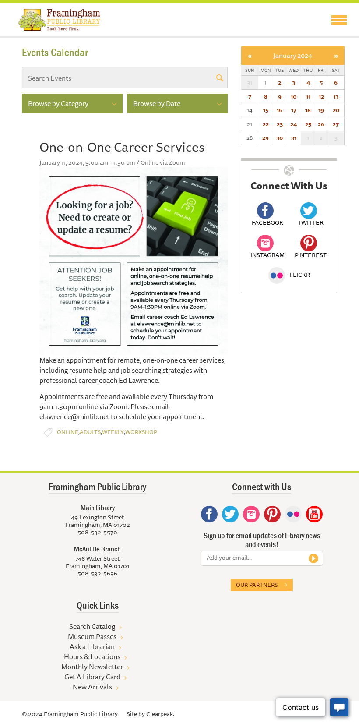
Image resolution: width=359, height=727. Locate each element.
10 (293, 96)
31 (293, 137)
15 (265, 110)
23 (280, 124)
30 (279, 137)
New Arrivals (92, 687)
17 (293, 110)
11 (308, 96)
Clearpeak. (160, 714)
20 (336, 110)
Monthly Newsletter (92, 667)
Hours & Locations (92, 656)
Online (67, 432)
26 (321, 124)
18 (308, 110)
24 (293, 124)
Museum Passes (92, 636)
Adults (90, 432)
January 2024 (292, 55)
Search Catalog (92, 626)
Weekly (113, 432)
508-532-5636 (97, 573)
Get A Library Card (92, 677)
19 (321, 110)
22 (266, 124)
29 (265, 137)
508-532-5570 (97, 532)
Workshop (141, 432)
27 (336, 124)
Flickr (299, 274)
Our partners (257, 584)
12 (321, 96)
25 (308, 124)
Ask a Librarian (92, 646)
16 (279, 110)
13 (335, 96)
